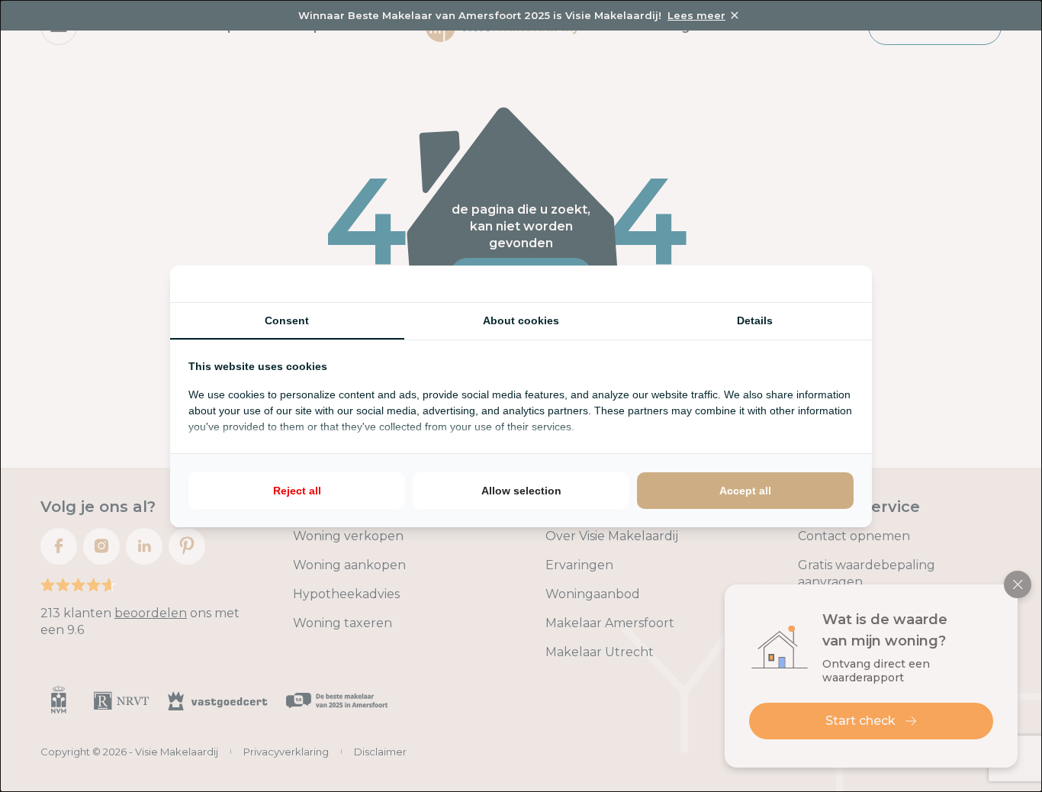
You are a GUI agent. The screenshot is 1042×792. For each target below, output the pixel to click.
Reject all (297, 491)
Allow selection (521, 491)
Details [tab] (755, 320)
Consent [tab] (287, 320)
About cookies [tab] (521, 320)
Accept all (745, 491)
